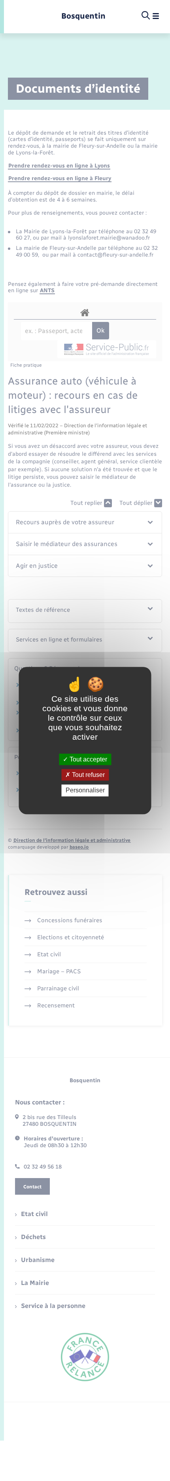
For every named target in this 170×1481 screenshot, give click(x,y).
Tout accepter (87, 759)
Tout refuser (87, 774)
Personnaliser (85, 790)
